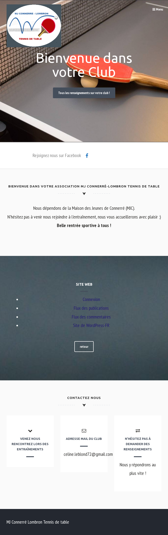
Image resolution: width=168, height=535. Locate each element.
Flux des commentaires (91, 317)
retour (84, 346)
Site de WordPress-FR (91, 325)
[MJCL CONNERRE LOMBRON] (34, 45)
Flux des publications (91, 308)
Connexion (91, 299)
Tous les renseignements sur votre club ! (84, 93)
